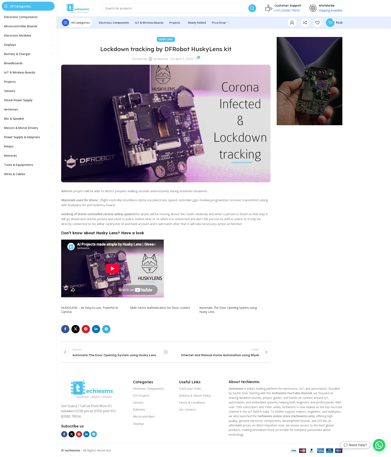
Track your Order (190, 388)
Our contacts (187, 409)
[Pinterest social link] (86, 329)
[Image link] (91, 389)
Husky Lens (166, 39)
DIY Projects (141, 395)
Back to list (166, 352)
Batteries (139, 409)
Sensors (138, 402)
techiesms (161, 59)
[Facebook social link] (65, 329)
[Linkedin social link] (96, 329)
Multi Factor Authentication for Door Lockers (160, 308)
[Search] (252, 8)
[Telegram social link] (106, 329)
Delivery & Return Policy (195, 395)
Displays (138, 424)
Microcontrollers (144, 416)
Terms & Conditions (192, 402)
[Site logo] (77, 8)
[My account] (292, 22)
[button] (379, 445)
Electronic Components (148, 388)
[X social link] (75, 329)
